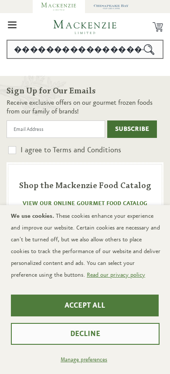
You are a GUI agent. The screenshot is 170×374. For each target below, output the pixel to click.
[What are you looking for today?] (149, 49)
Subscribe (132, 129)
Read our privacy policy (116, 274)
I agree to (70, 150)
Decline (85, 333)
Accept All (85, 305)
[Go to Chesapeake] (111, 6)
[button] (12, 27)
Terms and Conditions (87, 150)
